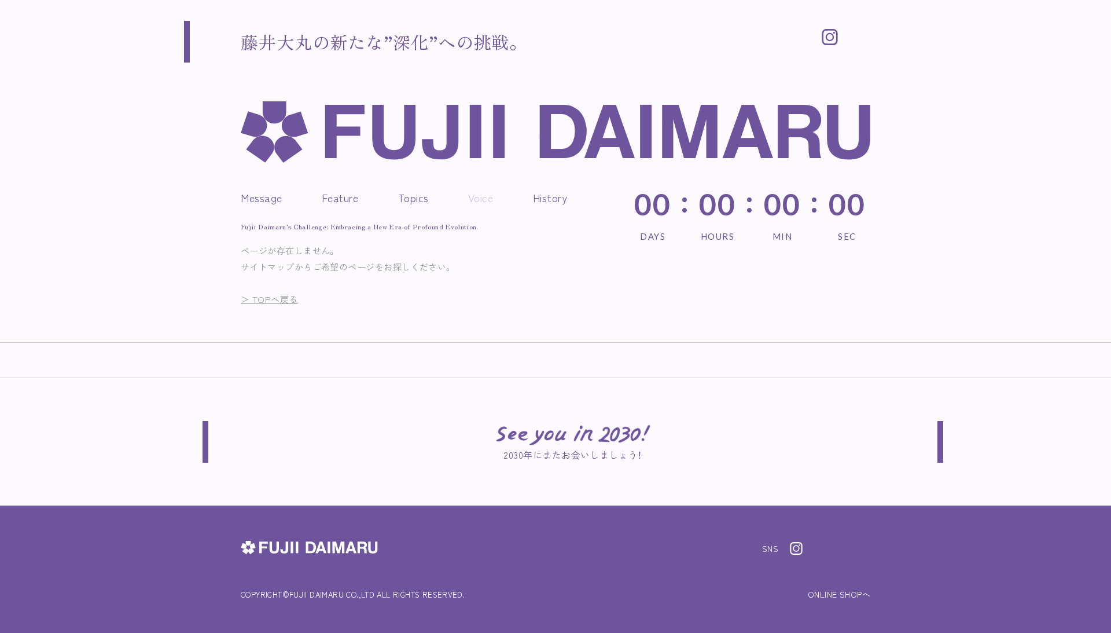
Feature (340, 197)
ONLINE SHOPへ (839, 594)
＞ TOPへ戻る (269, 299)
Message (261, 197)
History (550, 197)
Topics (413, 197)
